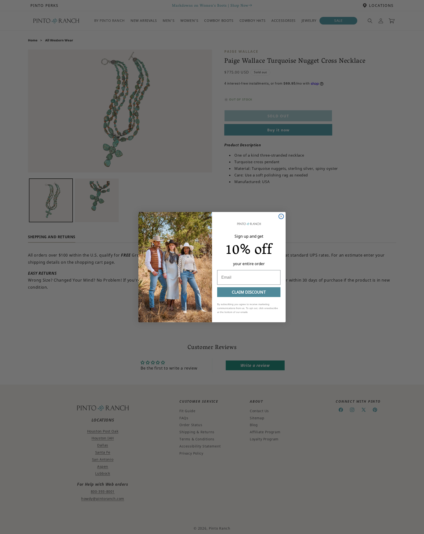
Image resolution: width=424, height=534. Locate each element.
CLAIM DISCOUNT (249, 292)
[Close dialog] (281, 216)
